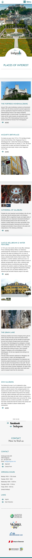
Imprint (7, 499)
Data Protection (9, 502)
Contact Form (8, 466)
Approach (7, 464)
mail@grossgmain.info (10, 461)
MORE (7, 123)
